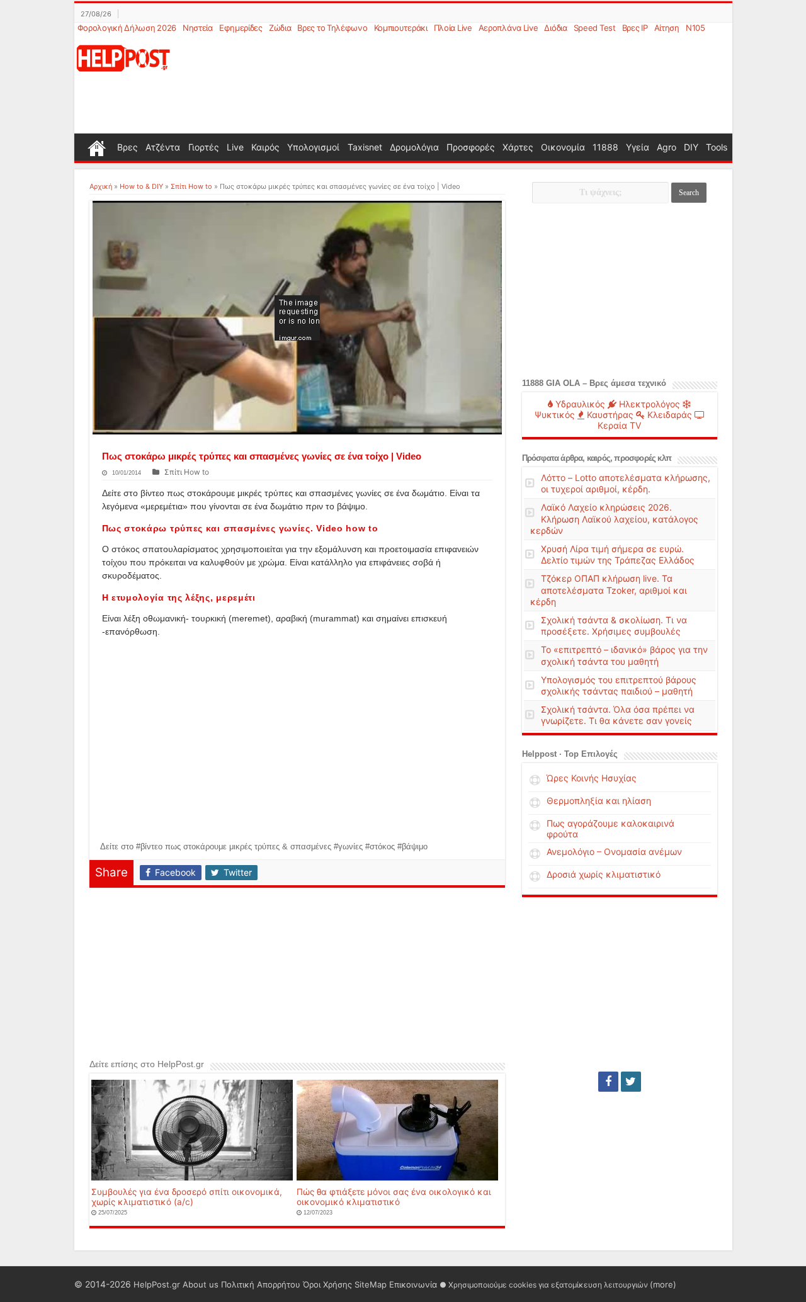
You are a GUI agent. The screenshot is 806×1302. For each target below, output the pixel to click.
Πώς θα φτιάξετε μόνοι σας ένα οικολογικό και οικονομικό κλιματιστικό (394, 1197)
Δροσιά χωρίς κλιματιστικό (604, 874)
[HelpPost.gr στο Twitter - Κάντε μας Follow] (631, 1082)
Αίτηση (666, 28)
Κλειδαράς (668, 414)
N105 (695, 28)
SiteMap (371, 1284)
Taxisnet (365, 147)
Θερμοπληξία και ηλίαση (599, 800)
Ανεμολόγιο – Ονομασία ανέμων (614, 851)
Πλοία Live (453, 28)
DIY (691, 147)
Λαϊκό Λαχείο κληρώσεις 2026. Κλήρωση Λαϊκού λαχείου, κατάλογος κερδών (614, 518)
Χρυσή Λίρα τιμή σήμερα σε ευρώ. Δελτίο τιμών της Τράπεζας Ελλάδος (618, 554)
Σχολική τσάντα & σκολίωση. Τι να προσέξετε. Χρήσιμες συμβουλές (614, 625)
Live (235, 147)
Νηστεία (198, 28)
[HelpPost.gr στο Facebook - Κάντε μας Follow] (608, 1082)
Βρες (127, 147)
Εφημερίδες (241, 28)
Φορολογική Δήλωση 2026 (126, 28)
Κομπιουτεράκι (401, 28)
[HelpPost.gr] (123, 57)
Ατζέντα (162, 147)
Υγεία (637, 147)
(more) (663, 1284)
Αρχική (100, 186)
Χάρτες (517, 147)
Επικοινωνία (413, 1284)
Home (97, 146)
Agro (666, 147)
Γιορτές (203, 147)
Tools (716, 147)
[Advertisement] (463, 84)
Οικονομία (563, 147)
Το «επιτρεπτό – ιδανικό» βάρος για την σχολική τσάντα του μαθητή (624, 655)
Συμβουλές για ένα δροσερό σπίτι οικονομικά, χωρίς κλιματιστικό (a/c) (186, 1197)
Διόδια (555, 28)
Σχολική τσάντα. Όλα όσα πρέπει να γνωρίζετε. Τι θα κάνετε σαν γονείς (618, 715)
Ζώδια (280, 28)
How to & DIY (141, 186)
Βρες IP (635, 28)
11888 (605, 147)
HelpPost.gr (156, 1284)
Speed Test (595, 28)
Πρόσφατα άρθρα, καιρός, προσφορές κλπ (596, 458)
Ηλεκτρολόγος (648, 404)
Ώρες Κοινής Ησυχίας (592, 778)
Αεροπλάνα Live (508, 28)
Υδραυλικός (579, 404)
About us (201, 1284)
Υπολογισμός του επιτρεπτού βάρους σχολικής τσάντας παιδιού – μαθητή (618, 685)
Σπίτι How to (191, 186)
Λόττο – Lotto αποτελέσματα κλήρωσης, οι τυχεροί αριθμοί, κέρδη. (625, 483)
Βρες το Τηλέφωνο (332, 28)
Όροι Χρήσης (327, 1284)
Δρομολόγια (414, 147)
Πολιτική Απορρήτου (260, 1284)
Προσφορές (470, 147)
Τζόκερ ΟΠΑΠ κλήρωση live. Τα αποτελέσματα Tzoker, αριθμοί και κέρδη (608, 589)
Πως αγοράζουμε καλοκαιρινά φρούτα (610, 828)
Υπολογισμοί (313, 147)
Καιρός (265, 147)
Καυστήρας (608, 414)
